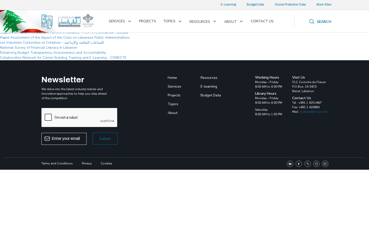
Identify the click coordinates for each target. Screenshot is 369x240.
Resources (200, 21)
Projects (147, 21)
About (230, 21)
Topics (169, 21)
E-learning (209, 86)
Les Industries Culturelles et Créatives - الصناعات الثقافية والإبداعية (52, 42)
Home (172, 77)
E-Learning (228, 4)
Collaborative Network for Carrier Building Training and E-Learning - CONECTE (63, 57)
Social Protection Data (290, 4)
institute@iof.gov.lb (314, 112)
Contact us (262, 21)
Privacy (87, 163)
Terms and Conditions (57, 163)
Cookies (106, 163)
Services (117, 21)
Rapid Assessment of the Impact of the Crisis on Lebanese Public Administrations (65, 37)
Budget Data (255, 4)
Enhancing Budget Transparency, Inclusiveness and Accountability (53, 52)
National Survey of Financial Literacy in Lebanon (38, 47)
